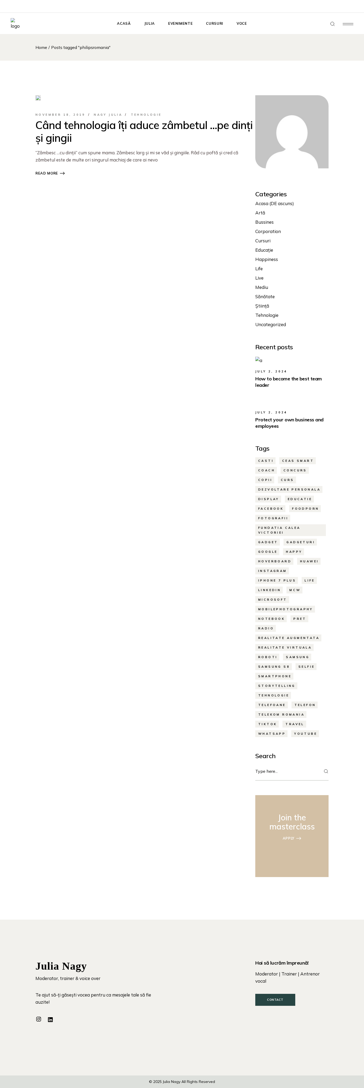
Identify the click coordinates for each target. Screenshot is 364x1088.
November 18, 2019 (60, 115)
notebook (271, 619)
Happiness (266, 259)
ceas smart (298, 461)
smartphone (275, 676)
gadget (268, 542)
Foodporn (305, 508)
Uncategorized (270, 324)
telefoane (272, 705)
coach (266, 470)
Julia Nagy (171, 1081)
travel (294, 724)
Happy (294, 552)
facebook (271, 508)
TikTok (267, 724)
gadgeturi (300, 542)
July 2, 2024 (271, 371)
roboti (267, 657)
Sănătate (265, 296)
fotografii (273, 518)
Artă (260, 212)
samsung (297, 657)
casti (266, 461)
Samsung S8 (274, 666)
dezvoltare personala (289, 489)
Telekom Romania (281, 714)
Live (259, 278)
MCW (295, 590)
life (310, 580)
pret (299, 619)
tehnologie (273, 695)
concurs (295, 470)
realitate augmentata (288, 638)
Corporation (268, 231)
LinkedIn (269, 590)
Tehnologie (146, 115)
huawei (309, 561)
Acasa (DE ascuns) (274, 203)
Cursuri (262, 240)
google (267, 552)
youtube (305, 734)
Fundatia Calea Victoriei (279, 530)
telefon (305, 705)
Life (259, 268)
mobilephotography (285, 609)
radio (266, 628)
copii (265, 480)
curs (287, 480)
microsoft (272, 599)
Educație (264, 250)
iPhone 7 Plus (277, 580)
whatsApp (272, 734)
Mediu (261, 287)
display (268, 499)
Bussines (264, 222)
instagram (272, 571)
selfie (306, 666)
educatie (300, 499)
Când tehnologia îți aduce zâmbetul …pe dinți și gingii (144, 131)
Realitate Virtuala (285, 647)
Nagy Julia (108, 115)
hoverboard (275, 561)
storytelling (277, 686)
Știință (262, 306)
